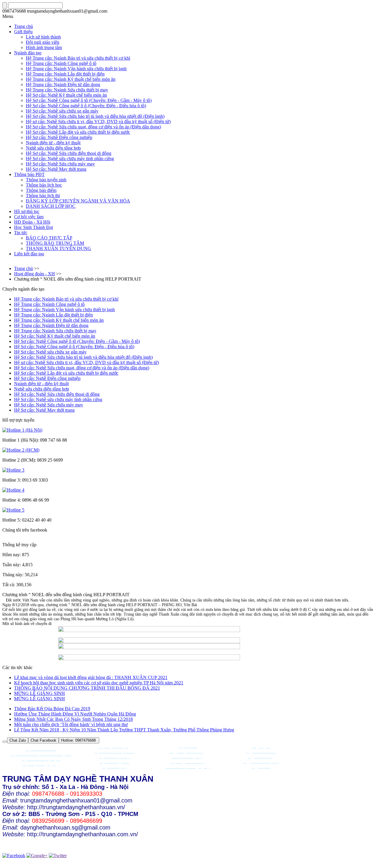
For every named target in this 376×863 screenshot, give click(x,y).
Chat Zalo (17, 740)
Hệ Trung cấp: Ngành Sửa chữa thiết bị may (67, 89)
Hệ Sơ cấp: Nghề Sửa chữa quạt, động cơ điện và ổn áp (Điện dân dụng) (93, 126)
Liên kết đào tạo (29, 253)
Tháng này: (13, 574)
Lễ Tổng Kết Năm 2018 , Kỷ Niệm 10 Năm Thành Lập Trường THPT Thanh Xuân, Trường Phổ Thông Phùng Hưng (124, 729)
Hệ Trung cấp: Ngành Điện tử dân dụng (63, 84)
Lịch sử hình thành (43, 36)
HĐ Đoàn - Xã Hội (32, 221)
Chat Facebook (43, 740)
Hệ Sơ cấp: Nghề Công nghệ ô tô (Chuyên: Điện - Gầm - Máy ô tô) (89, 100)
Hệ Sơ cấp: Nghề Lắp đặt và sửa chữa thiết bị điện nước (78, 132)
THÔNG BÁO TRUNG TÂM (55, 243)
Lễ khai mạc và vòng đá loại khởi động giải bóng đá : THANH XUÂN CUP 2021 (90, 677)
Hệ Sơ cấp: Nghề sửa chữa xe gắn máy (62, 110)
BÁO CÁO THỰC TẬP (49, 237)
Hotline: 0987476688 (79, 740)
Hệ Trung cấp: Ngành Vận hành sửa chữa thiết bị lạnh (76, 68)
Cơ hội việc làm (28, 216)
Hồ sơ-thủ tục (26, 211)
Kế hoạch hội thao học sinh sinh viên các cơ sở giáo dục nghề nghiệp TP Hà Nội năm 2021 (98, 682)
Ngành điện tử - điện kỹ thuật (53, 142)
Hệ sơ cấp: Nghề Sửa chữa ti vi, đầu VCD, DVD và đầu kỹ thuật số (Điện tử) (98, 121)
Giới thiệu (23, 31)
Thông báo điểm (41, 190)
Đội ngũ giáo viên (42, 42)
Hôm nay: (11, 554)
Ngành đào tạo (27, 52)
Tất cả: (9, 584)
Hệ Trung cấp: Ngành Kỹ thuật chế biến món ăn (70, 79)
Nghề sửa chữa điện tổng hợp (53, 147)
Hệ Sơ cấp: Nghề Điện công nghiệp (59, 137)
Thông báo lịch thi (43, 195)
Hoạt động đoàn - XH (34, 273)
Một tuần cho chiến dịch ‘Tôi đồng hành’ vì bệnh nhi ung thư (71, 724)
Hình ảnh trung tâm (44, 47)
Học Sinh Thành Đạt (33, 227)
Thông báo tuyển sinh (46, 179)
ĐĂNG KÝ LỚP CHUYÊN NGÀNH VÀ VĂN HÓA (78, 200)
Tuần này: (11, 564)
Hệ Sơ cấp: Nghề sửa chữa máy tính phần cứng (70, 158)
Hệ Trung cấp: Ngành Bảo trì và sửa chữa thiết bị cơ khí (78, 58)
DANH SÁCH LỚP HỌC (50, 206)
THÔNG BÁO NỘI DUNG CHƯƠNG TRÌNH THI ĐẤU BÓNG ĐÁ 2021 (87, 688)
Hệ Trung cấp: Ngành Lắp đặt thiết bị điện (65, 73)
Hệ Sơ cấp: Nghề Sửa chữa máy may (60, 163)
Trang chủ (23, 268)
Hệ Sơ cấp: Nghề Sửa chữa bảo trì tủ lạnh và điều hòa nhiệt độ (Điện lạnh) (95, 116)
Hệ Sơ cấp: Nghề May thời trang (56, 169)
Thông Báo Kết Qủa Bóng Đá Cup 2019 (52, 708)
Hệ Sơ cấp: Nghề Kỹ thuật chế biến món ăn (66, 95)
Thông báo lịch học (44, 184)
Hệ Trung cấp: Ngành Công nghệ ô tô (61, 63)
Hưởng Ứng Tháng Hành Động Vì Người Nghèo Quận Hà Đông (75, 713)
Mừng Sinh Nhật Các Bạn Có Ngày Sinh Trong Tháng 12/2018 (73, 719)
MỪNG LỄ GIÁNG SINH (39, 693)
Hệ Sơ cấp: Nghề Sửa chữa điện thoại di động (68, 153)
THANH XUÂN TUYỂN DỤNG (58, 248)
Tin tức (20, 232)
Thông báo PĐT (29, 174)
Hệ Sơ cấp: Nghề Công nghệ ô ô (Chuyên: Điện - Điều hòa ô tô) (86, 105)
